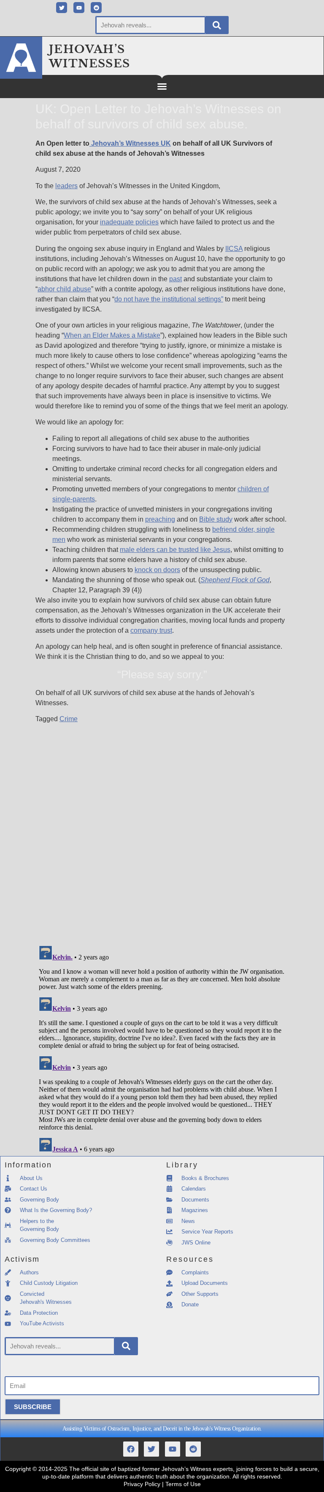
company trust (151, 630)
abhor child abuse (64, 289)
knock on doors (157, 569)
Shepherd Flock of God (235, 579)
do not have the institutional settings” (168, 299)
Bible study (215, 519)
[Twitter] (61, 7)
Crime (68, 718)
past (175, 278)
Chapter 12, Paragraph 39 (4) (96, 590)
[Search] (216, 25)
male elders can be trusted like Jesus (175, 549)
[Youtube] (78, 7)
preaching (160, 519)
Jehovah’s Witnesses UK (130, 143)
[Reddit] (96, 7)
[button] (162, 86)
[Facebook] (130, 1449)
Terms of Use (183, 1484)
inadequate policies (129, 222)
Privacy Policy (142, 1484)
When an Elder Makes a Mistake (112, 335)
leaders (66, 185)
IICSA (234, 248)
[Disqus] (162, 829)
